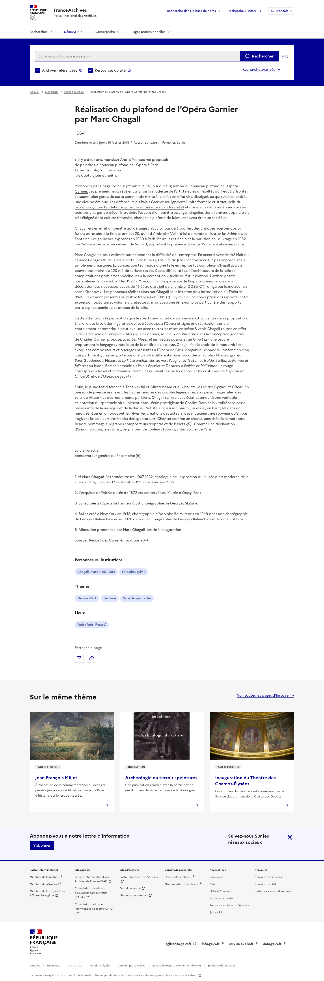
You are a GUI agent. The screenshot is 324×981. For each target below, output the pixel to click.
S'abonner (41, 845)
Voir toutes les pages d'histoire (263, 695)
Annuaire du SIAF (265, 884)
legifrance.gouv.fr (178, 944)
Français (282, 11)
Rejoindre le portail (222, 898)
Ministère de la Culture (44, 877)
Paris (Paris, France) (91, 624)
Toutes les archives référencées (229, 905)
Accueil (34, 92)
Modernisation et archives (181, 884)
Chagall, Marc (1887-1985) (96, 571)
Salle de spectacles (137, 598)
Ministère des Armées (43, 884)
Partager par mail (79, 658)
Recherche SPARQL (242, 11)
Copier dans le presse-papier (91, 658)
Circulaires (216, 877)
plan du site (75, 966)
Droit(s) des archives (177, 877)
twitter (289, 837)
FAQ (284, 56)
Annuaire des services (268, 877)
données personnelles (131, 966)
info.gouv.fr (211, 944)
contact (35, 966)
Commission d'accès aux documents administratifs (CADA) (91, 892)
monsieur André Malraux (124, 159)
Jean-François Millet (56, 777)
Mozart (111, 360)
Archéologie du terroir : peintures (161, 777)
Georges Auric (100, 260)
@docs (214, 912)
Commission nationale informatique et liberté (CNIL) (94, 906)
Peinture (109, 598)
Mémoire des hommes (134, 896)
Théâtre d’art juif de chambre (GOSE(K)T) (170, 286)
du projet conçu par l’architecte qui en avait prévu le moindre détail (158, 204)
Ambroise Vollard (167, 233)
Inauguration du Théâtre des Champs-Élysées (245, 780)
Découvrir (71, 32)
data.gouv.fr (272, 944)
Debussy (173, 365)
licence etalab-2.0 (186, 975)
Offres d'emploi (220, 891)
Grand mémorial (130, 888)
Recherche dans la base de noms (191, 11)
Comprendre (105, 32)
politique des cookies (221, 966)
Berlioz (221, 360)
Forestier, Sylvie (133, 571)
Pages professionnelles (148, 32)
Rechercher (38, 32)
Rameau (112, 365)
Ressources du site (110, 70)
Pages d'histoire (74, 92)
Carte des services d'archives (273, 891)
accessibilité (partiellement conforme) (176, 966)
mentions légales (99, 966)
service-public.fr (241, 944)
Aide (213, 884)
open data (53, 966)
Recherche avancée (258, 69)
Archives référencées (59, 70)
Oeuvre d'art (86, 598)
